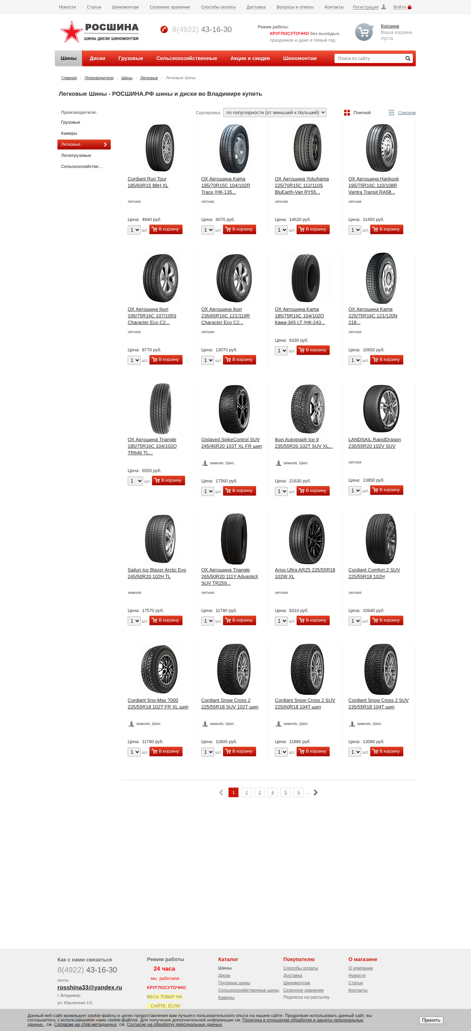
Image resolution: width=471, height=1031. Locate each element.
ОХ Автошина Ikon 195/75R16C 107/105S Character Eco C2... (152, 315)
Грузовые (70, 122)
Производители (99, 78)
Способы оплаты (218, 7)
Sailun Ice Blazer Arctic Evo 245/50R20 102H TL (157, 573)
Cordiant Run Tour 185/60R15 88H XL (148, 182)
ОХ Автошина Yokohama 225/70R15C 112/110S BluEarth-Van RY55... (302, 185)
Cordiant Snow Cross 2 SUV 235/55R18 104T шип (378, 703)
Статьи (94, 7)
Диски (224, 975)
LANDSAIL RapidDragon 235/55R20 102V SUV (374, 443)
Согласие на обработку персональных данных (174, 1024)
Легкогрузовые (76, 155)
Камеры (69, 133)
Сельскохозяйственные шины (248, 990)
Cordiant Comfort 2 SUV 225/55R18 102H (374, 573)
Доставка (256, 7)
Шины (126, 78)
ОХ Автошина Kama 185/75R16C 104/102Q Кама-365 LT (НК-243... (300, 315)
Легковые (149, 78)
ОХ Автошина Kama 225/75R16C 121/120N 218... (372, 315)
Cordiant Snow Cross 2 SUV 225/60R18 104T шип (305, 703)
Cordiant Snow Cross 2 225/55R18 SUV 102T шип (229, 703)
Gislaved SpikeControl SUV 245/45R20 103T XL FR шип (231, 443)
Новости (67, 7)
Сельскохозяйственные (85, 166)
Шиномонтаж (125, 7)
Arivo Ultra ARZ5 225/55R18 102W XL (305, 573)
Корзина (390, 26)
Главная (69, 78)
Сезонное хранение (170, 7)
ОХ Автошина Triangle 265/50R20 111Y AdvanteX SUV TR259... (229, 576)
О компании (360, 968)
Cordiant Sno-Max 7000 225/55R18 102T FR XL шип (158, 703)
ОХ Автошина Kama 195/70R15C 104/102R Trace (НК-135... (225, 185)
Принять (431, 1020)
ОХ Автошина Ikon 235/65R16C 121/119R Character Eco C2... (225, 315)
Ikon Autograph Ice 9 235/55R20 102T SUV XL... (304, 443)
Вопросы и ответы (295, 7)
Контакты (334, 7)
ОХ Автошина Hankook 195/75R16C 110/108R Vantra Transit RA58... (373, 185)
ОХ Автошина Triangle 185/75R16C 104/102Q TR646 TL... (152, 446)
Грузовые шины (234, 982)
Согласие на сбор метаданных (85, 1024)
